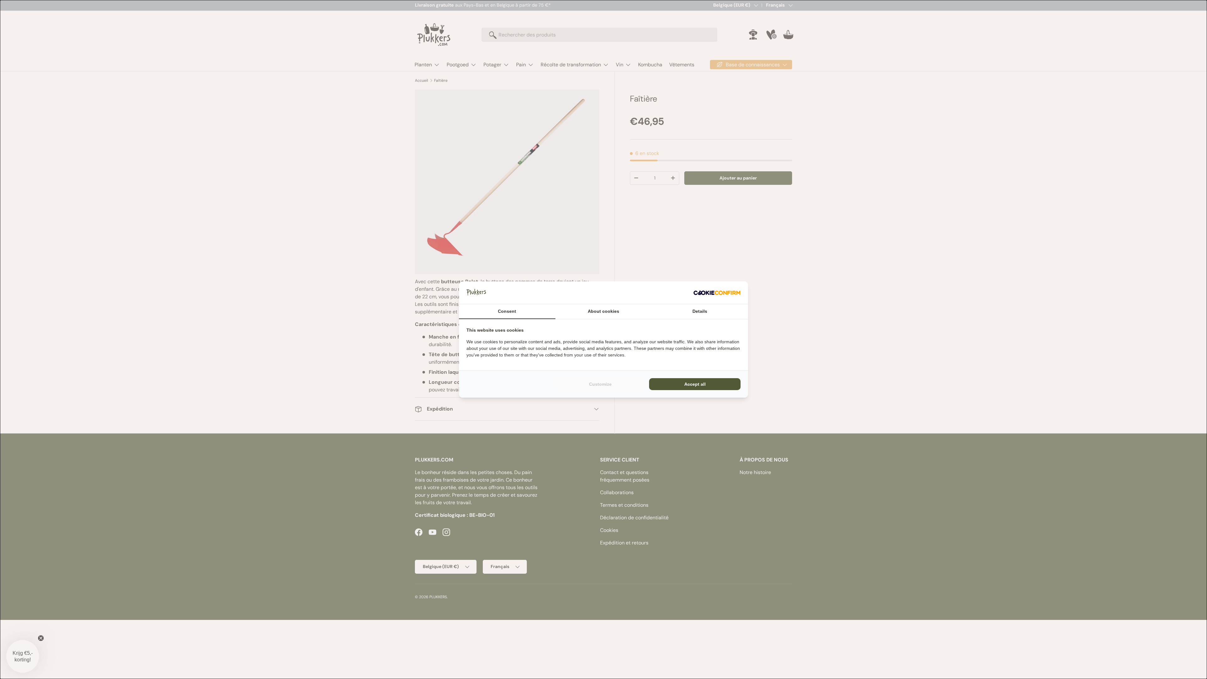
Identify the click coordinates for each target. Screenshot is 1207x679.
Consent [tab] (507, 311)
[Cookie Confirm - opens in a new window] (717, 292)
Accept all (695, 384)
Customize (600, 384)
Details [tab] (699, 311)
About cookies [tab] (603, 311)
